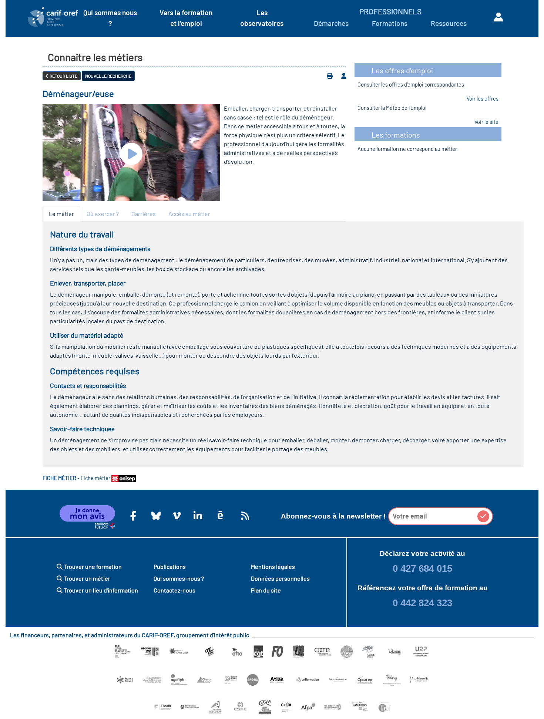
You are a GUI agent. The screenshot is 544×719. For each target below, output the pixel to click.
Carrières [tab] (143, 213)
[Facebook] (133, 516)
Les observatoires (261, 17)
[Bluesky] (154, 516)
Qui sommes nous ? (110, 17)
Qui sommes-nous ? (179, 578)
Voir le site (486, 122)
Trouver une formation (92, 566)
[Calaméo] (220, 515)
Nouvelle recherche (108, 75)
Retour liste (63, 75)
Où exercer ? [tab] (103, 213)
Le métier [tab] (61, 213)
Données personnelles (280, 578)
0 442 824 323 (422, 602)
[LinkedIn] (196, 516)
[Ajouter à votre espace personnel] (344, 76)
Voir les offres (482, 98)
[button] (483, 516)
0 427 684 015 (422, 568)
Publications (170, 566)
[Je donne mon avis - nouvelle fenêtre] (87, 517)
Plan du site (266, 590)
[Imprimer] (329, 76)
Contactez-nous (174, 590)
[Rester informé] (244, 516)
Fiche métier (96, 478)
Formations (389, 23)
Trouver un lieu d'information (100, 590)
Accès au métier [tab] (189, 213)
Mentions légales (273, 566)
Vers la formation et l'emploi (185, 17)
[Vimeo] (175, 516)
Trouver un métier (86, 578)
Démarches (331, 23)
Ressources (449, 23)
